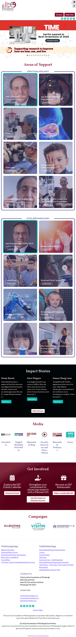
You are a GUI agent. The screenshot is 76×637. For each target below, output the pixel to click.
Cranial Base (5, 560)
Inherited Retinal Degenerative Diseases (54, 562)
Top (71, 632)
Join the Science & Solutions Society (38, 499)
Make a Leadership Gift (63, 493)
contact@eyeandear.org (29, 596)
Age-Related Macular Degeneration (52, 550)
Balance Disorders (7, 550)
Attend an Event (12, 493)
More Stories (38, 411)
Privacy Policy (38, 610)
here (58, 618)
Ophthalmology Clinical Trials (49, 570)
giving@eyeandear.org (28, 601)
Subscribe (70, 15)
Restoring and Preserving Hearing (13, 555)
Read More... (6, 401)
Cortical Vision (44, 555)
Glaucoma (42, 557)
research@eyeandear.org (29, 598)
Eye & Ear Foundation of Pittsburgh (40, 635)
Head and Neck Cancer (9, 552)
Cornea (41, 552)
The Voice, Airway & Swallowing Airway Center (18, 562)
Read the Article (32, 41)
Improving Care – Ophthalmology (51, 560)
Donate (59, 15)
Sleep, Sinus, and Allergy (9, 557)
